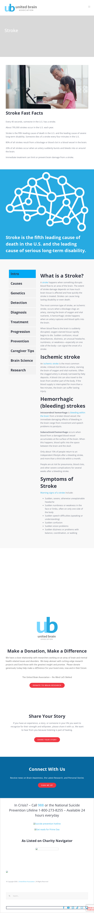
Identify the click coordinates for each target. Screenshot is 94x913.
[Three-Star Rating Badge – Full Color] (47, 848)
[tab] (22, 274)
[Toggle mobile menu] (89, 7)
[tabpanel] (62, 403)
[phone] (86, 908)
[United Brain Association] (47, 829)
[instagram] (73, 908)
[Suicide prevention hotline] (47, 823)
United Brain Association (27, 882)
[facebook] (64, 908)
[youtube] (68, 908)
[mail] (82, 908)
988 (41, 805)
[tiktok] (77, 908)
